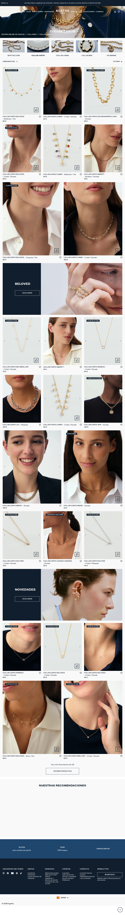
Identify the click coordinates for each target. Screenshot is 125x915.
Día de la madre (69, 876)
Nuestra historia (31, 874)
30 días (22, 849)
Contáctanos (86, 873)
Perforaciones (52, 873)
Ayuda (82, 875)
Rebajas (66, 880)
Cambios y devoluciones (51, 879)
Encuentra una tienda (13, 869)
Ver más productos (62, 771)
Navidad (65, 873)
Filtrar (116, 61)
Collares (32, 34)
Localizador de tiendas (35, 877)
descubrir (27, 599)
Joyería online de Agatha (13, 34)
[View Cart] (123, 11)
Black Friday (68, 878)
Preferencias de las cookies (87, 877)
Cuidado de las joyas (51, 882)
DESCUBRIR (27, 293)
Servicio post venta (51, 875)
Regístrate (110, 874)
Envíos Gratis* (103, 849)
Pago (62, 849)
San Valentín (68, 875)
